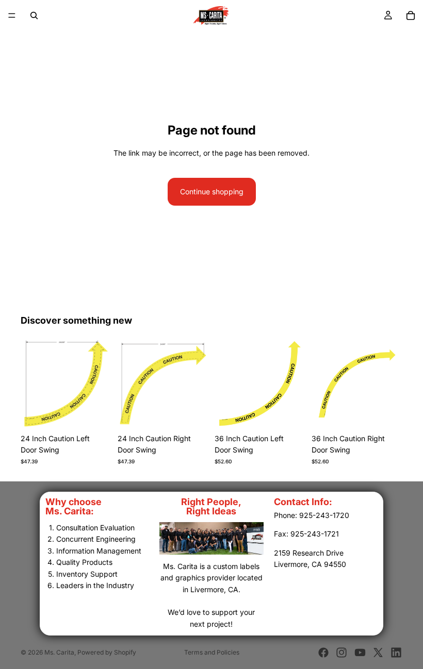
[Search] (34, 15)
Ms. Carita (59, 652)
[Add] (95, 413)
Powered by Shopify (106, 652)
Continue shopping (211, 191)
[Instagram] (341, 652)
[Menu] (12, 15)
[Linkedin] (396, 652)
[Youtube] (360, 652)
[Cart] (410, 15)
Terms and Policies (211, 652)
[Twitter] (378, 652)
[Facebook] (323, 652)
